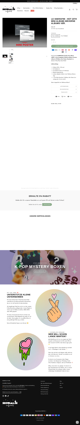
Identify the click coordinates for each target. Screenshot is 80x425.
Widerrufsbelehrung (45, 387)
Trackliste (64, 92)
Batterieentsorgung (44, 391)
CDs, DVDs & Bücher (38, 8)
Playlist (28, 308)
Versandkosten (61, 28)
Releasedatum (64, 89)
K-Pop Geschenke (58, 8)
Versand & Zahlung (44, 389)
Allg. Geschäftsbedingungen (46, 383)
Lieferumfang (64, 86)
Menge (53, 40)
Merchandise (26, 8)
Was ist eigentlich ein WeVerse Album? (60, 82)
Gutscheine (20, 11)
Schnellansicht (11, 236)
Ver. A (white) (55, 36)
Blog (61, 381)
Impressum (43, 381)
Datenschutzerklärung (45, 385)
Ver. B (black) (64, 36)
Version (53, 33)
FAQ (61, 385)
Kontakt (61, 387)
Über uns (61, 383)
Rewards (27, 11)
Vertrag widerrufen (44, 393)
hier (57, 188)
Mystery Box (49, 8)
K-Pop (18, 8)
